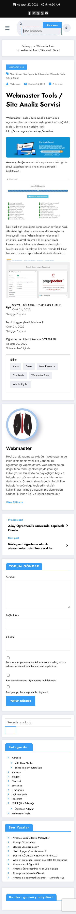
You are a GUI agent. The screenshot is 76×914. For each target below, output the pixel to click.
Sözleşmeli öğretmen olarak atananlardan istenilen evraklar (30, 546)
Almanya (16, 772)
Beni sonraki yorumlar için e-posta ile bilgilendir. (31, 680)
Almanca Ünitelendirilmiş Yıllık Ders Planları (35, 869)
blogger (16, 777)
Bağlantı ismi (12, 615)
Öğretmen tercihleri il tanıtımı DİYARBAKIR (31, 339)
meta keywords (30, 74)
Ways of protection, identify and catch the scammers (40, 860)
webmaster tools (57, 74)
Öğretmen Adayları (24, 809)
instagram (17, 799)
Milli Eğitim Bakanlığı (23, 803)
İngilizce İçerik (19, 794)
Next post (13, 537)
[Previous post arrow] (67, 525)
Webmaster (15, 84)
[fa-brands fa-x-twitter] (34, 13)
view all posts (14, 502)
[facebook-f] (29, 13)
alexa (12, 74)
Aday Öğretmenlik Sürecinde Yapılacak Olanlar (36, 528)
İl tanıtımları (18, 790)
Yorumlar (10, 577)
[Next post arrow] (67, 545)
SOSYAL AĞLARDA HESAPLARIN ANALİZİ (36, 305)
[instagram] (42, 13)
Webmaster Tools (16, 66)
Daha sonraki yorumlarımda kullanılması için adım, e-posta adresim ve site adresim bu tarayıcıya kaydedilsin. (36, 664)
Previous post (15, 519)
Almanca (16, 758)
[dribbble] (38, 13)
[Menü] (7, 27)
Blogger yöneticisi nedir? (26, 847)
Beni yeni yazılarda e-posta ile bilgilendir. (27, 692)
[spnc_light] (67, 28)
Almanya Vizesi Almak (24, 842)
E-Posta (10, 637)
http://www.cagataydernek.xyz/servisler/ (29, 131)
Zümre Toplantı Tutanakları (28, 768)
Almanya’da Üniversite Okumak (28, 873)
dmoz (18, 74)
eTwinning (17, 785)
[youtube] (46, 13)
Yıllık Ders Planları (24, 763)
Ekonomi (16, 781)
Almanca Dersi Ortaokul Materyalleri (31, 838)
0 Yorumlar (58, 84)
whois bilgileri (12, 77)
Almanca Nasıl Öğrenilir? (26, 864)
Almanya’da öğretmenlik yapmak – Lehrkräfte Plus (38, 878)
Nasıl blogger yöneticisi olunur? (24, 322)
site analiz (43, 74)
